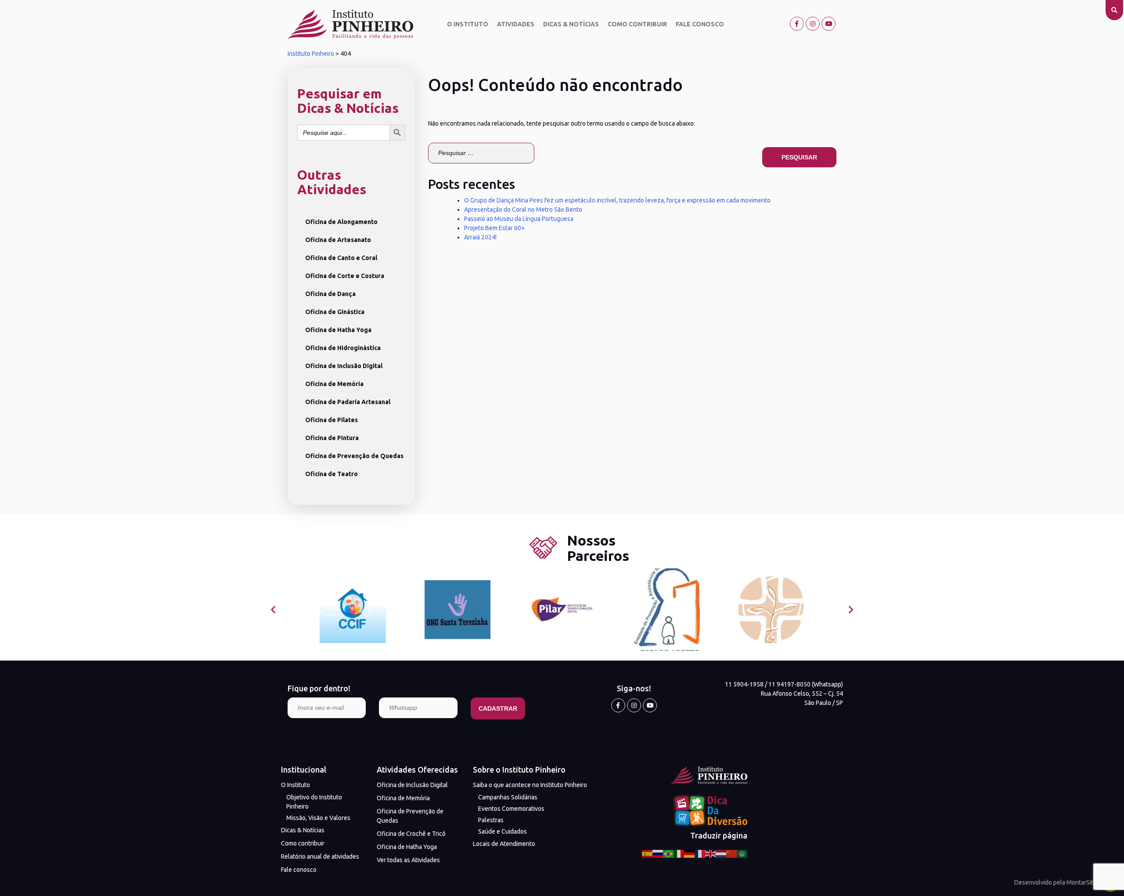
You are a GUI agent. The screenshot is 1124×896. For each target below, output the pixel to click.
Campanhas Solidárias (507, 797)
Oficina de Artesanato (338, 239)
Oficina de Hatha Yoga (338, 329)
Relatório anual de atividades (320, 856)
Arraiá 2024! (480, 237)
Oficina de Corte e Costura (344, 275)
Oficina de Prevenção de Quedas (354, 455)
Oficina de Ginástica (334, 311)
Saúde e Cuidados (502, 831)
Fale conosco (700, 24)
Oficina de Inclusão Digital (343, 365)
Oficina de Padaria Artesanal (347, 401)
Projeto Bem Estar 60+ (494, 227)
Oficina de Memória (334, 383)
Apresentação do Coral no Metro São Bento (523, 209)
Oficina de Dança (330, 293)
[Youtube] (828, 23)
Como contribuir (637, 24)
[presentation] (273, 610)
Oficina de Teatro (331, 473)
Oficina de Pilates (331, 419)
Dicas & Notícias (571, 24)
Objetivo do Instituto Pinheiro (314, 802)
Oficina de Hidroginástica (343, 347)
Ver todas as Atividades (408, 859)
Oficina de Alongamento (341, 221)
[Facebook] (797, 23)
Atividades (515, 24)
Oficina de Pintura (332, 437)
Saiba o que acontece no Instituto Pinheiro (530, 784)
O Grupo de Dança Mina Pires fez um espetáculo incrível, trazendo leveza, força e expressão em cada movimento (617, 200)
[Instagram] (813, 23)
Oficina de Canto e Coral (341, 257)
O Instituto (467, 24)
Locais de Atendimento (504, 843)
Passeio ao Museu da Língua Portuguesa (518, 218)
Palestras (491, 820)
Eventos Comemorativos (511, 808)
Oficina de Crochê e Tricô (411, 833)
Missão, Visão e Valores (318, 817)
